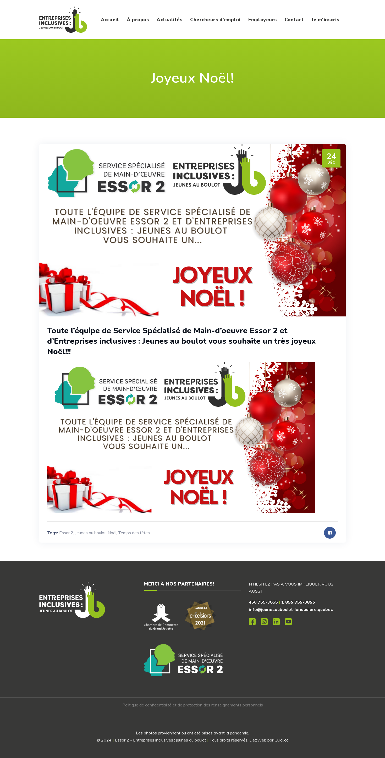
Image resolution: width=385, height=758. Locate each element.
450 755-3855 (263, 602)
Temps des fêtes (134, 532)
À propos (138, 19)
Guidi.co (281, 740)
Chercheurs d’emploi (215, 19)
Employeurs (262, 19)
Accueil (110, 19)
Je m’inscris (325, 19)
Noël (112, 532)
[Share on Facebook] (330, 533)
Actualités (169, 19)
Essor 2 (66, 532)
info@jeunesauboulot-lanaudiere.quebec (291, 609)
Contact (294, 19)
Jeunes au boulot (90, 532)
